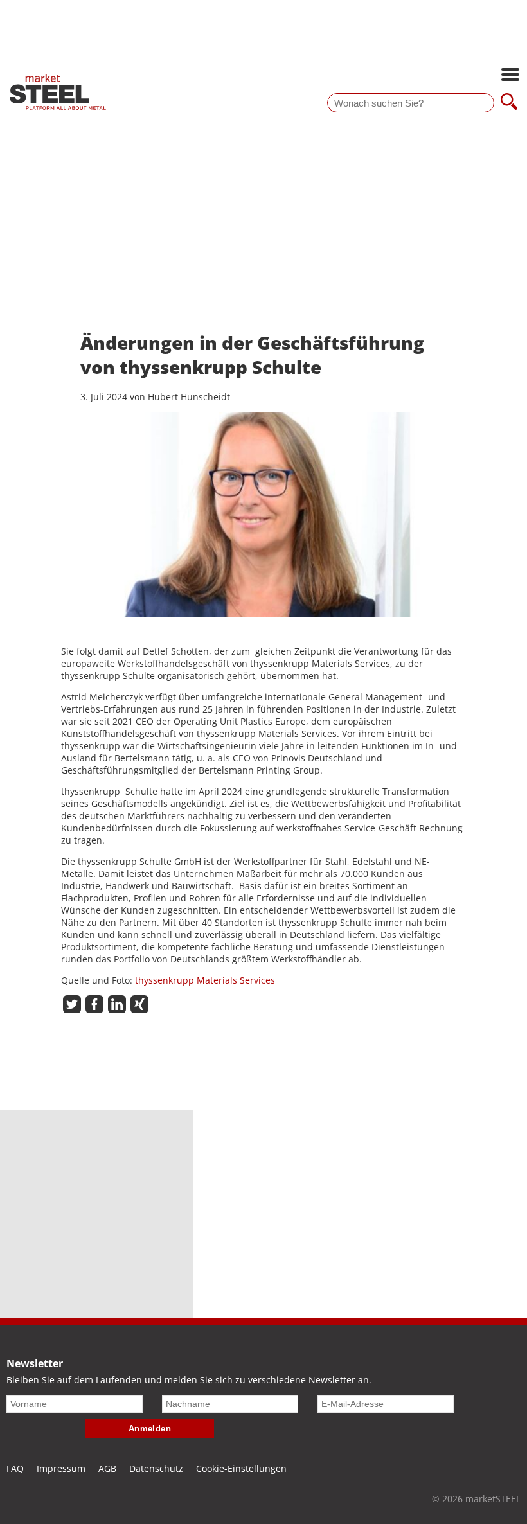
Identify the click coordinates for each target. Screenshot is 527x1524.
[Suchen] (509, 102)
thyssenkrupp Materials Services (205, 980)
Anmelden (150, 1428)
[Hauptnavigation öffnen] (510, 75)
